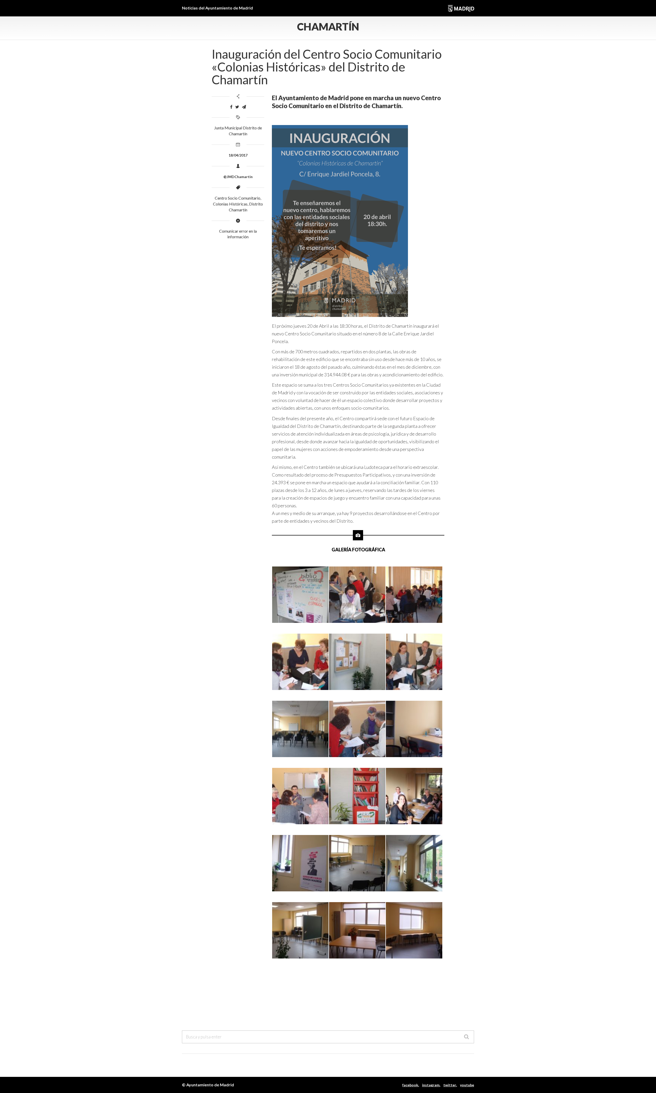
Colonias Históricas (230, 203)
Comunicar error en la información (238, 234)
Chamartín (328, 27)
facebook (410, 1085)
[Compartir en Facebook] (231, 107)
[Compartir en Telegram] (244, 107)
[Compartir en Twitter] (237, 107)
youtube (467, 1085)
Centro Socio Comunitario (237, 197)
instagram (430, 1085)
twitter (449, 1085)
